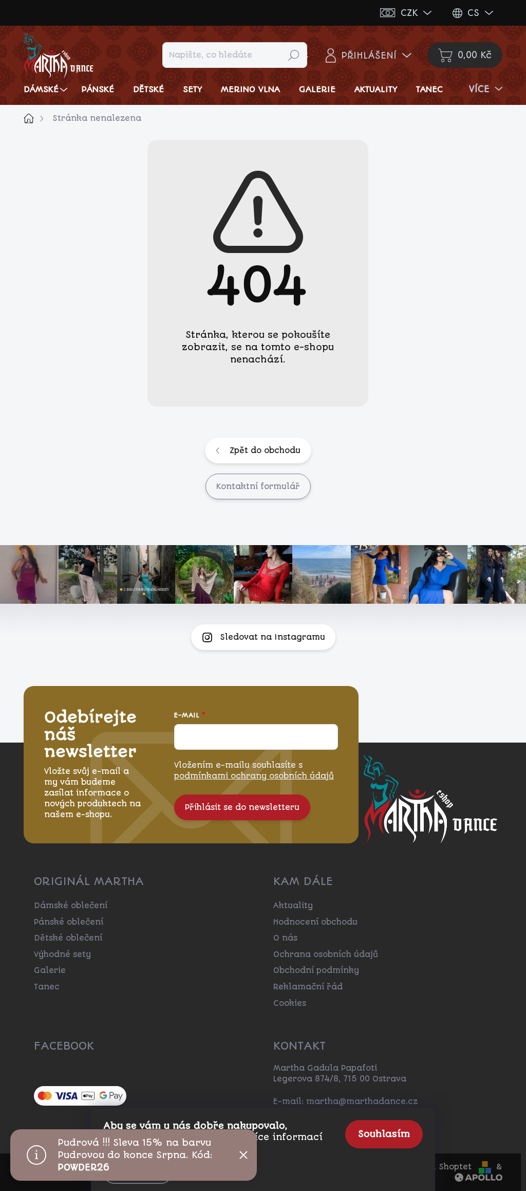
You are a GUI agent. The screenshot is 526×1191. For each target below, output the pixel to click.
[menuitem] (47, 89)
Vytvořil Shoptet (437, 1166)
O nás (285, 938)
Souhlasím (384, 1134)
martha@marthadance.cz (362, 1101)
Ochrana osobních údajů (325, 954)
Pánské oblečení (68, 922)
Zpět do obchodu (265, 450)
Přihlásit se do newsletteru (242, 807)
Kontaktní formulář (258, 486)
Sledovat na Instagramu (272, 637)
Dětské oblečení (68, 938)
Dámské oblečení (70, 905)
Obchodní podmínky (316, 970)
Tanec (47, 986)
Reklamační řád (308, 986)
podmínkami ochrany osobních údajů (254, 776)
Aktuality (293, 905)
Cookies (289, 1003)
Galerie (50, 970)
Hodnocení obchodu (315, 922)
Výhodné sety (62, 954)
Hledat (294, 55)
